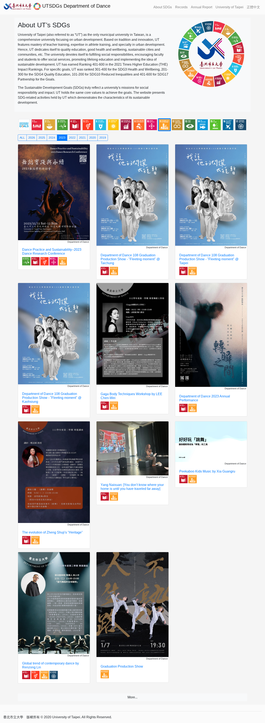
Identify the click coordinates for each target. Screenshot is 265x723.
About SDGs (162, 7)
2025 (42, 137)
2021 (82, 137)
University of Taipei (229, 7)
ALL (22, 137)
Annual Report (201, 7)
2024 (52, 137)
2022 (72, 137)
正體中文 (253, 7)
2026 (31, 137)
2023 (62, 137)
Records (181, 7)
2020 (92, 137)
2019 (102, 137)
